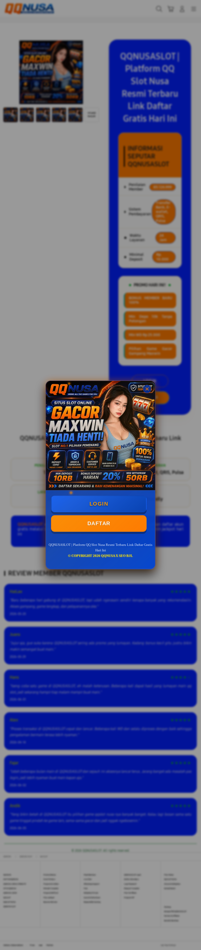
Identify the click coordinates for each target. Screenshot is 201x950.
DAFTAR (98, 523)
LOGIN (99, 504)
